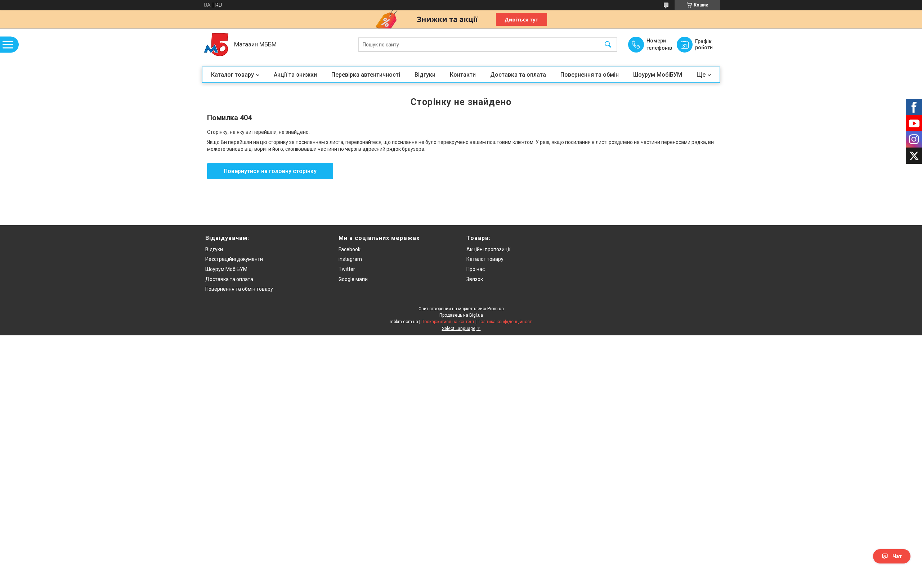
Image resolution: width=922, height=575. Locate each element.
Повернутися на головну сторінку (270, 171)
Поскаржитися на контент (447, 321)
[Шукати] (608, 44)
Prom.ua (495, 308)
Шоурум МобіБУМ (657, 74)
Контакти (463, 74)
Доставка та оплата (518, 74)
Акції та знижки (295, 74)
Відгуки (425, 74)
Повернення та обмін (589, 74)
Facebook (350, 249)
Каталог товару (232, 74)
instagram (350, 259)
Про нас (475, 269)
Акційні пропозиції (488, 249)
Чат (897, 556)
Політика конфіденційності (505, 321)
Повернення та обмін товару (239, 289)
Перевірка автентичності (365, 74)
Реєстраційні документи (234, 259)
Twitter (347, 269)
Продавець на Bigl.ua (461, 315)
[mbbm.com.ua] (216, 44)
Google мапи (353, 279)
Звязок (474, 279)
